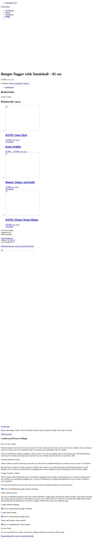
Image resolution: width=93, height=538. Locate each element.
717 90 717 (11, 240)
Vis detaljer (9, 142)
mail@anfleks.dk (7, 238)
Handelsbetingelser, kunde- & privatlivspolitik (17, 246)
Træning (26, 83)
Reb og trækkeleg (15, 83)
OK (2, 434)
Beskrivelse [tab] (9, 87)
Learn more (8, 434)
